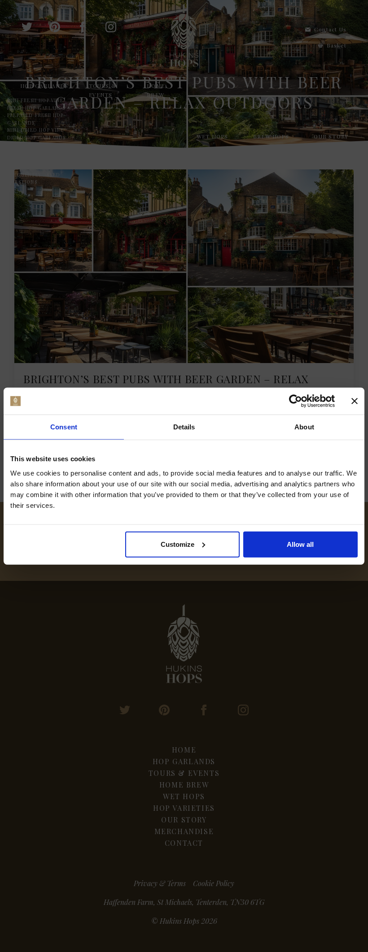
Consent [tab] (63, 427)
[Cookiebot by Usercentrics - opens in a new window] (295, 401)
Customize (177, 544)
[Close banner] (354, 401)
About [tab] (304, 427)
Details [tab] (184, 427)
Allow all (300, 544)
